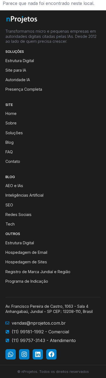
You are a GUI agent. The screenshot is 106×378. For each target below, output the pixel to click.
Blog (9, 142)
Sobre (11, 123)
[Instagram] (24, 354)
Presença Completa (23, 89)
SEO (9, 205)
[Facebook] (51, 354)
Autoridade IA (17, 79)
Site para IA (15, 70)
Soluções (14, 132)
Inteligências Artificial (24, 195)
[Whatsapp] (10, 354)
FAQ (9, 152)
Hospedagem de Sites (26, 262)
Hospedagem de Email (26, 252)
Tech (10, 224)
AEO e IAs (14, 185)
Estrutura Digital (19, 60)
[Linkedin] (38, 354)
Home (11, 113)
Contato (12, 161)
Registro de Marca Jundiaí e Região (37, 271)
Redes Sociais (18, 214)
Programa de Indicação (26, 281)
